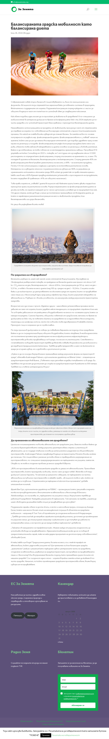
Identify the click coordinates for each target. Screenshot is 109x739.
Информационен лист (76, 721)
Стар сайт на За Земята (53, 724)
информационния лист (85, 693)
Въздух (27, 33)
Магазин (31, 615)
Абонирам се (78, 705)
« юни (60, 642)
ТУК (20, 666)
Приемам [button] (46, 735)
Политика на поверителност (49, 721)
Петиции (18, 615)
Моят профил (26, 721)
